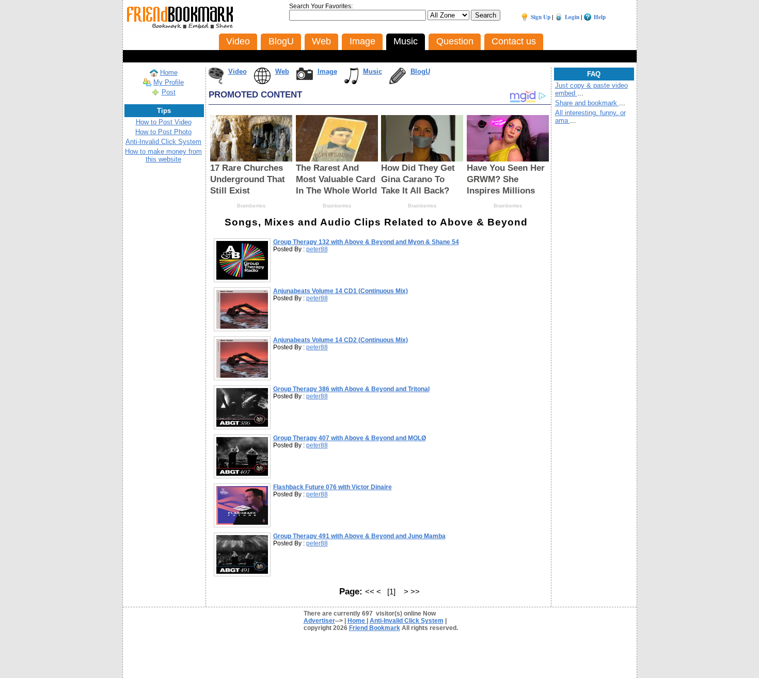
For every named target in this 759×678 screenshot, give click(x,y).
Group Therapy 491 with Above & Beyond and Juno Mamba (359, 536)
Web (282, 71)
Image (327, 71)
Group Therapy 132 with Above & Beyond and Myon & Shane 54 (366, 242)
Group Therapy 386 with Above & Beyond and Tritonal (351, 389)
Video (237, 71)
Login (572, 17)
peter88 (317, 249)
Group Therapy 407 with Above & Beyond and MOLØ (349, 438)
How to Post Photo (163, 132)
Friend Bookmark (374, 628)
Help (600, 17)
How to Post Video (164, 122)
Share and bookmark (587, 103)
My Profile (168, 82)
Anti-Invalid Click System (163, 142)
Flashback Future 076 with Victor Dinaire (332, 487)
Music (372, 71)
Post (169, 92)
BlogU (420, 71)
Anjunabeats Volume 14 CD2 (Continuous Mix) (340, 340)
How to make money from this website (163, 155)
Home (169, 72)
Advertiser (319, 620)
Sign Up (540, 17)
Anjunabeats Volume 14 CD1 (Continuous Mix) (340, 291)
